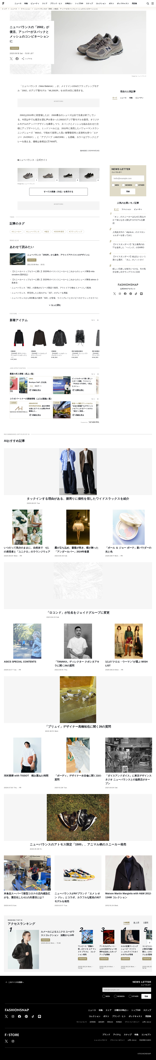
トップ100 (79, 3)
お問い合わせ (146, 1022)
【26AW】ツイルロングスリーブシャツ (39, 354)
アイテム (117, 1035)
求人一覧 (29, 374)
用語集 (134, 3)
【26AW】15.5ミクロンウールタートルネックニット (19, 355)
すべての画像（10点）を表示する (58, 192)
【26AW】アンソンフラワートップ (80, 354)
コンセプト (146, 1035)
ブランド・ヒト (56, 3)
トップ (4, 9)
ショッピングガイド (100, 1040)
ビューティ (35, 3)
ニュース (18, 3)
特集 (26, 3)
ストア (44, 3)
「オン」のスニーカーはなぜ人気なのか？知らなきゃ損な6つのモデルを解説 (129, 220)
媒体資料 (101, 1022)
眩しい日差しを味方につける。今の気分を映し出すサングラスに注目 (129, 270)
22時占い (68, 3)
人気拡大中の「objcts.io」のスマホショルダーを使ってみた (129, 233)
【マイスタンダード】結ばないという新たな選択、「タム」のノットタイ (129, 258)
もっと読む (56, 305)
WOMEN (128, 185)
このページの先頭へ (16, 982)
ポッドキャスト (123, 3)
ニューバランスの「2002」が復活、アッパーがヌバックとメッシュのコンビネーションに (66, 9)
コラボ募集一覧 (44, 399)
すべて (114, 98)
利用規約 (119, 1022)
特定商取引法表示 (145, 1040)
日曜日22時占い (121, 1010)
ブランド (106, 1035)
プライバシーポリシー (132, 1022)
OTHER (141, 185)
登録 (128, 191)
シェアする (28, 59)
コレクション (101, 3)
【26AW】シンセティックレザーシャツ (59, 354)
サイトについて (82, 1022)
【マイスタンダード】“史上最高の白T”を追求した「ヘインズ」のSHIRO (128, 246)
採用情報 (93, 1022)
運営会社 (110, 1022)
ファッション (25, 9)
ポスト (111, 3)
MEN (117, 185)
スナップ (89, 3)
